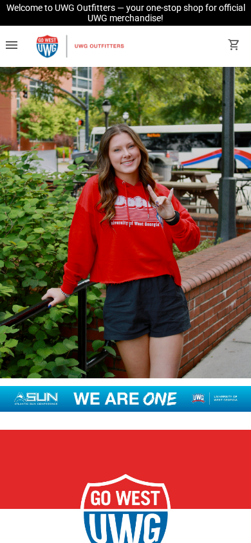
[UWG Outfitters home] (79, 46)
